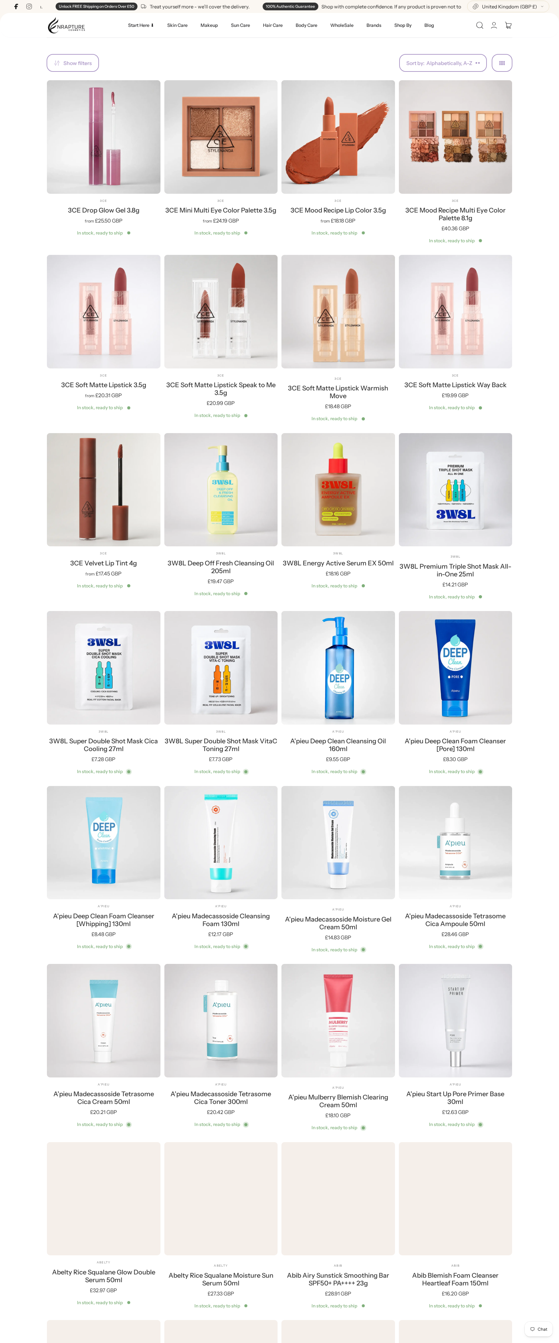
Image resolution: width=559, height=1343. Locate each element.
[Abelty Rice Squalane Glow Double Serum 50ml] (103, 1199)
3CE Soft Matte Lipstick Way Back (455, 385)
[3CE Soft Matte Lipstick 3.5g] (103, 311)
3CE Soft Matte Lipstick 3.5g (103, 385)
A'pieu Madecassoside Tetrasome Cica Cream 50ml (103, 1098)
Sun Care (240, 25)
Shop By (402, 25)
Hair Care (273, 25)
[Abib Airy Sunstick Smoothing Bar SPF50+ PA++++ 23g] (338, 1199)
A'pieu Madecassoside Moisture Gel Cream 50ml (338, 923)
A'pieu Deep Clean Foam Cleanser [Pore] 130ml (455, 745)
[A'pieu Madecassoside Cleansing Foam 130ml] (221, 843)
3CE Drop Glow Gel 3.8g (103, 210)
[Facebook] (16, 6)
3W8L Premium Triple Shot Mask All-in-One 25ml (455, 570)
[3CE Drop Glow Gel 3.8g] (103, 137)
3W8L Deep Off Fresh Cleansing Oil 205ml (221, 567)
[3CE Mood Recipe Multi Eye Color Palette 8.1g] (455, 137)
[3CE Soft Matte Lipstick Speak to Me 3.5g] (221, 311)
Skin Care (177, 25)
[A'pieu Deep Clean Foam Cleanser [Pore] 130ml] (455, 668)
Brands (374, 25)
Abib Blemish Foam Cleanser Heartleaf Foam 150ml (455, 1279)
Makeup (209, 25)
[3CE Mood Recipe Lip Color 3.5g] (338, 137)
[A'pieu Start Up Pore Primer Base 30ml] (455, 1020)
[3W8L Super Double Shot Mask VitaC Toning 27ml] (221, 668)
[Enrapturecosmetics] (66, 25)
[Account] (494, 25)
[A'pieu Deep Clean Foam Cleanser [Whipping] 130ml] (103, 843)
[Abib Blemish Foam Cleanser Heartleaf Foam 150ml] (455, 1199)
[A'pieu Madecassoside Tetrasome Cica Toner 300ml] (221, 1020)
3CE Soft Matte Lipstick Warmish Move (338, 392)
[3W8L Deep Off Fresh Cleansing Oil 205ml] (221, 490)
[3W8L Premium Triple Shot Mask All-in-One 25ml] (455, 490)
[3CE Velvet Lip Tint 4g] (103, 490)
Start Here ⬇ (141, 25)
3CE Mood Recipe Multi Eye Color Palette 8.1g (455, 214)
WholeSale (342, 25)
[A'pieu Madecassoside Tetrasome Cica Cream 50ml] (103, 1020)
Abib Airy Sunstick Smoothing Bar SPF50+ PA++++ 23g (338, 1279)
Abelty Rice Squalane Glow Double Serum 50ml (103, 1276)
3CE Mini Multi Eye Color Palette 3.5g (220, 210)
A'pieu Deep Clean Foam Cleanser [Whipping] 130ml (103, 920)
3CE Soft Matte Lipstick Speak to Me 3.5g (221, 389)
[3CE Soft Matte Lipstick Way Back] (455, 311)
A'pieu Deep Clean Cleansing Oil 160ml (338, 745)
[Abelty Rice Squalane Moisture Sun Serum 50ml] (221, 1199)
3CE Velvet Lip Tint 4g (103, 563)
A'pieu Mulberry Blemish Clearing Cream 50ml (338, 1101)
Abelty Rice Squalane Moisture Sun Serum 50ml (221, 1279)
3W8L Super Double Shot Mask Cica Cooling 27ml (103, 745)
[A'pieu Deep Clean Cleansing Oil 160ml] (338, 668)
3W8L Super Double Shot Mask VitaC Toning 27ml (221, 745)
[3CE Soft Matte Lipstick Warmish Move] (338, 311)
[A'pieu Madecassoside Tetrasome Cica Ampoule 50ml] (455, 843)
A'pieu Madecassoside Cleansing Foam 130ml (221, 920)
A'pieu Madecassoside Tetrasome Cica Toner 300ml (220, 1098)
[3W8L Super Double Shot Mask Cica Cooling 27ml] (103, 668)
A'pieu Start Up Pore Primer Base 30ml (455, 1098)
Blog (429, 25)
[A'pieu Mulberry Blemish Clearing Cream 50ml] (338, 1020)
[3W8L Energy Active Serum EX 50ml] (338, 490)
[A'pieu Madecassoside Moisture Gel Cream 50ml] (338, 843)
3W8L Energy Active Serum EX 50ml (338, 563)
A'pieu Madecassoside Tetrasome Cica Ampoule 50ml (455, 920)
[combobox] (508, 6)
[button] (480, 25)
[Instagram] (29, 6)
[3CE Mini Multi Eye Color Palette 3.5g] (221, 137)
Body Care (306, 25)
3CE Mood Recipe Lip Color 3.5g (338, 210)
